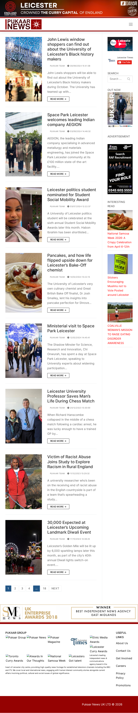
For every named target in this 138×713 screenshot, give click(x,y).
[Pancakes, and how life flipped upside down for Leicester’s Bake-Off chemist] (23, 283)
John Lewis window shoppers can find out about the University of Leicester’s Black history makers (70, 49)
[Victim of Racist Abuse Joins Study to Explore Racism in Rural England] (23, 481)
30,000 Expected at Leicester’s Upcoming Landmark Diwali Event (69, 527)
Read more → (58, 99)
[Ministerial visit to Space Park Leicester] (23, 350)
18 (44, 588)
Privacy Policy (120, 675)
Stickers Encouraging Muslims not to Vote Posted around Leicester (118, 286)
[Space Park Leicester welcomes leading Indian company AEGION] (23, 144)
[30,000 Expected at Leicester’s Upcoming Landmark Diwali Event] (23, 547)
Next (55, 588)
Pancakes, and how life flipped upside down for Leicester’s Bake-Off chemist (70, 263)
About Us (122, 643)
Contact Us (123, 650)
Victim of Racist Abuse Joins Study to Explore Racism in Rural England (70, 461)
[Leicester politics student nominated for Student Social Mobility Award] (23, 214)
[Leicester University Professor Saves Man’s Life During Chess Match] (23, 416)
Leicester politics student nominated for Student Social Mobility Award (71, 194)
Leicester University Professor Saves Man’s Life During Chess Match (70, 396)
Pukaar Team (57, 66)
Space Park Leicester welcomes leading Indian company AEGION (71, 119)
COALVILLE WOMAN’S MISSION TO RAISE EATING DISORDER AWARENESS (120, 334)
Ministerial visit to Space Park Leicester (70, 328)
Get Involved (124, 658)
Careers (121, 665)
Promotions (123, 685)
